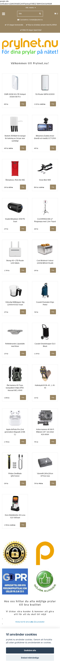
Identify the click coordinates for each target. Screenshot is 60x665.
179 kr (6, 354)
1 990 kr (9, 525)
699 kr (6, 104)
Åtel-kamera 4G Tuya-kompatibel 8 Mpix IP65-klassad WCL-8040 (15, 387)
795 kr (36, 442)
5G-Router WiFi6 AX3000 (45, 94)
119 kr (36, 398)
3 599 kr (39, 104)
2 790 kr (6, 442)
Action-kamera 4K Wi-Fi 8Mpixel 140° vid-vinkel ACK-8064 (45, 431)
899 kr (39, 187)
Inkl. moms (31, 8)
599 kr (8, 187)
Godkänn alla (30, 650)
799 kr (38, 483)
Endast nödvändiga (30, 658)
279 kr (6, 229)
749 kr (36, 312)
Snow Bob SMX (45, 180)
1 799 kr (6, 271)
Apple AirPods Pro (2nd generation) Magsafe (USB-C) (15, 431)
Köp (23, 187)
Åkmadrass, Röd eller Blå (15, 180)
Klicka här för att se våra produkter (30, 622)
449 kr (36, 229)
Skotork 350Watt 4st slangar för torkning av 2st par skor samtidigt (15, 138)
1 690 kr (6, 398)
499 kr (8, 148)
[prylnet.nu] (30, 46)
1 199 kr (36, 354)
